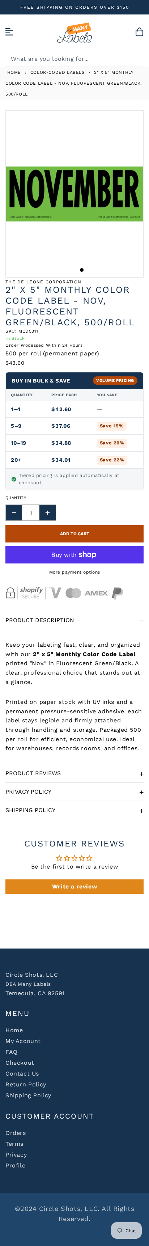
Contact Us (22, 1073)
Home (13, 72)
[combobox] (74, 59)
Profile (15, 1165)
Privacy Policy (28, 791)
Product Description (39, 620)
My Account (23, 1041)
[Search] (136, 59)
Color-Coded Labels (57, 72)
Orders (15, 1132)
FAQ (11, 1051)
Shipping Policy (30, 810)
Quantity (15, 497)
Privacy (16, 1154)
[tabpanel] (74, 194)
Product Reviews (33, 773)
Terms (14, 1143)
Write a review (74, 886)
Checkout (19, 1062)
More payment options (74, 572)
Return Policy (25, 1084)
